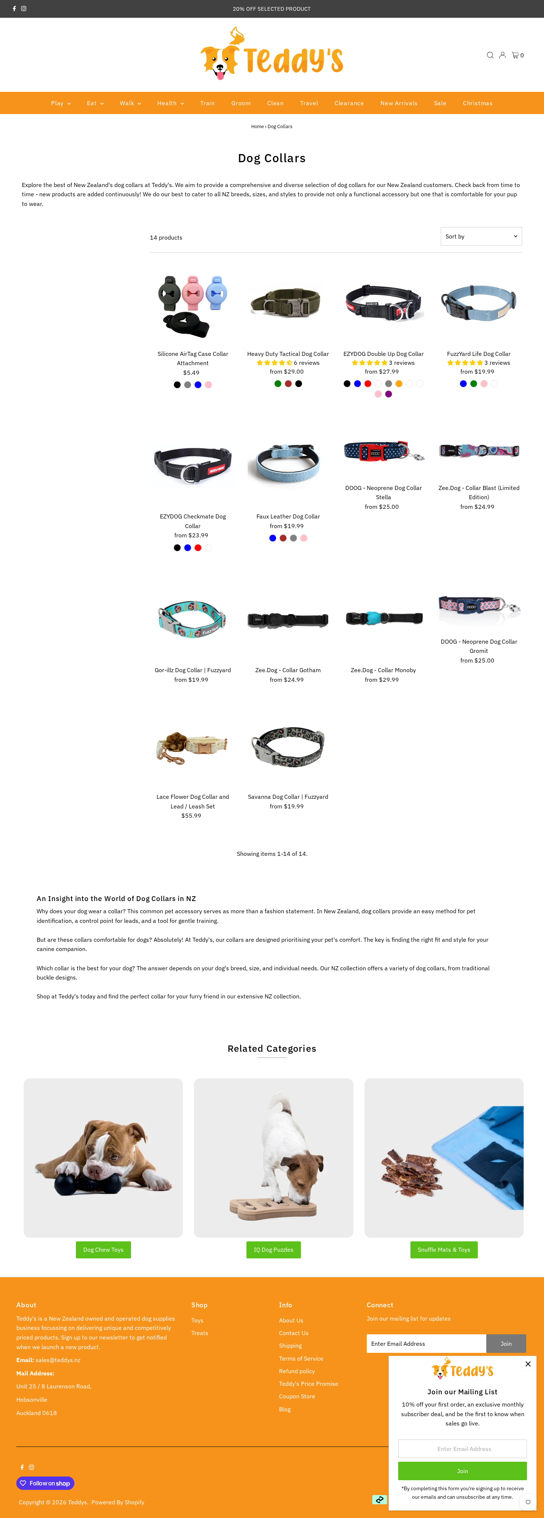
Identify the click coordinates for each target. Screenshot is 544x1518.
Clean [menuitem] (275, 103)
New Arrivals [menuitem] (399, 103)
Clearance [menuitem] (349, 103)
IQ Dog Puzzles (273, 1249)
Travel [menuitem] (309, 103)
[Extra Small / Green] (473, 383)
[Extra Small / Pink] (484, 383)
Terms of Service (301, 1358)
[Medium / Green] (278, 383)
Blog (285, 1409)
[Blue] (198, 384)
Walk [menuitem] (128, 103)
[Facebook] (14, 9)
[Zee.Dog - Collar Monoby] (383, 620)
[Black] (177, 384)
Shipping (290, 1345)
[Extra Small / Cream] (494, 383)
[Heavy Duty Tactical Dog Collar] (288, 303)
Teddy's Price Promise (308, 1383)
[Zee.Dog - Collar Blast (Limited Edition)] (479, 451)
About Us (291, 1320)
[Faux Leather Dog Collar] (288, 466)
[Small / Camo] (378, 383)
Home (257, 126)
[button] (275, 362)
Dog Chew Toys (103, 1249)
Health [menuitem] (168, 103)
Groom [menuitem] (241, 103)
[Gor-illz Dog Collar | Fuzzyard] (193, 620)
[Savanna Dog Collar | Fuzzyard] (288, 746)
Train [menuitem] (207, 103)
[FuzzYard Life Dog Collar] (479, 303)
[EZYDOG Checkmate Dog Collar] (193, 466)
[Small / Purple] (388, 394)
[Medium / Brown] (288, 383)
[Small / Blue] (357, 383)
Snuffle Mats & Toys (444, 1249)
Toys (197, 1320)
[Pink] (208, 384)
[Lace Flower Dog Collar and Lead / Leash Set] (193, 746)
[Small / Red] (368, 383)
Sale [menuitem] (440, 103)
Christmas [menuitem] (478, 103)
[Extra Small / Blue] (463, 383)
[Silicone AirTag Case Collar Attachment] (193, 303)
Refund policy (297, 1371)
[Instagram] (23, 9)
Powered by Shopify (117, 1502)
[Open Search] (490, 55)
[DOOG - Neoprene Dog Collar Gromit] (479, 605)
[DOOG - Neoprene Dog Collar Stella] (383, 451)
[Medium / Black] (298, 383)
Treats (199, 1333)
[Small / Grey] (388, 383)
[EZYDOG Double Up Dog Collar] (383, 303)
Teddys (77, 1502)
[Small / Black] (347, 383)
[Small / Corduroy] (419, 383)
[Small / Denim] (409, 383)
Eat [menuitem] (92, 103)
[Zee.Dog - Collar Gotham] (288, 620)
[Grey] (187, 384)
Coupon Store (297, 1396)
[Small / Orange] (399, 383)
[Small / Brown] (283, 538)
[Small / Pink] (378, 394)
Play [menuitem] (58, 103)
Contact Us (294, 1333)
